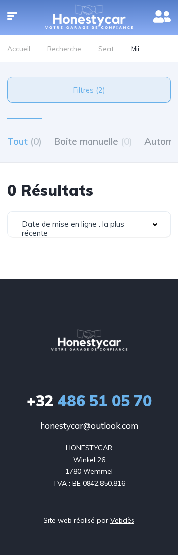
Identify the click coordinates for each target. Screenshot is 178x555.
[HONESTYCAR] (89, 340)
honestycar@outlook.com (89, 425)
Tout (24, 141)
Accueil (18, 49)
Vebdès (122, 520)
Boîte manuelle (93, 141)
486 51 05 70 (89, 400)
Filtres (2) (89, 89)
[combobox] (89, 224)
